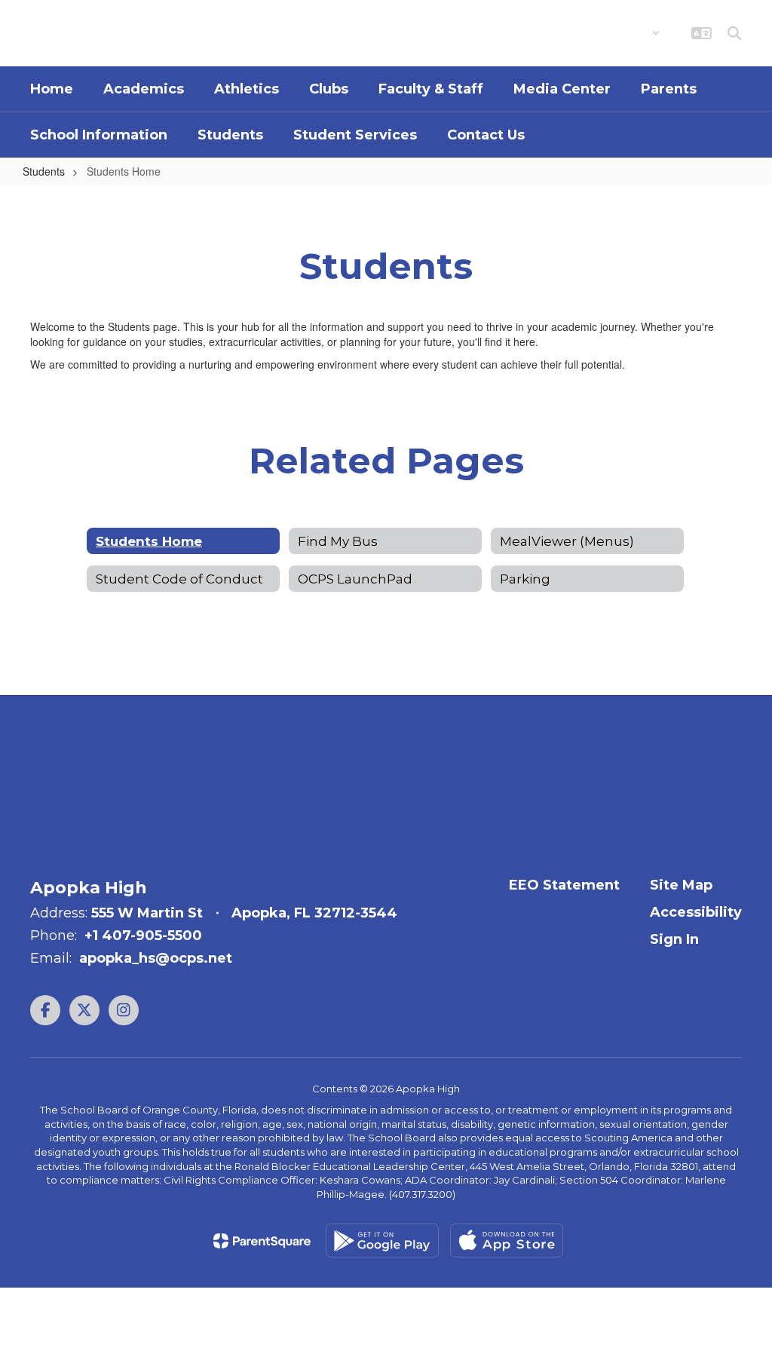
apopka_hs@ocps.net (155, 958)
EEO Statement (564, 885)
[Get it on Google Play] (382, 1240)
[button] (620, 33)
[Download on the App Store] (506, 1240)
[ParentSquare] (262, 1241)
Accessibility (696, 912)
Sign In (674, 939)
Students (44, 171)
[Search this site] (734, 33)
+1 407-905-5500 (143, 935)
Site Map (681, 885)
